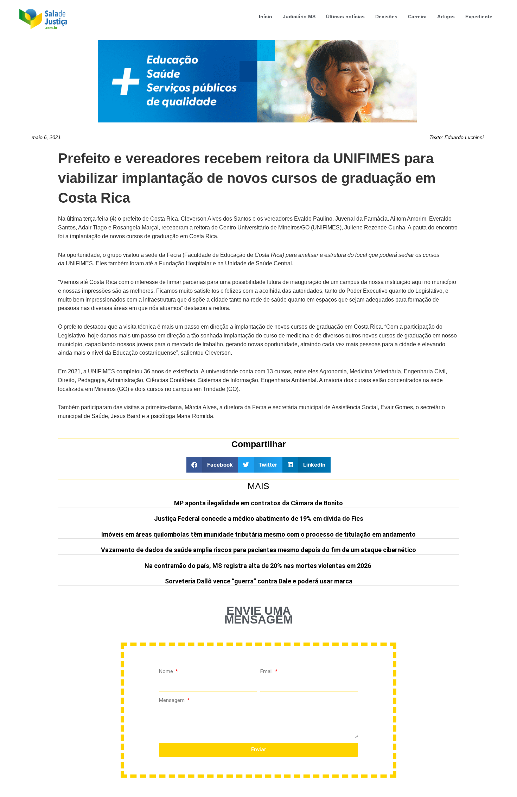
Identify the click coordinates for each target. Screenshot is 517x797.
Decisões (386, 16)
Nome (166, 671)
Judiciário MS (299, 16)
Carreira (417, 16)
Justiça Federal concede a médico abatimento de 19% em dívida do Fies (258, 518)
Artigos (446, 16)
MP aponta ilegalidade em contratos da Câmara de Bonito (258, 503)
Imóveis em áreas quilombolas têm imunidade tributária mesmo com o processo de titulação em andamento (258, 534)
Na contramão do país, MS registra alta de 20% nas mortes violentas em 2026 (258, 565)
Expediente (478, 16)
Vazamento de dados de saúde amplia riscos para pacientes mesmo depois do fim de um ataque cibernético (258, 550)
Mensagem (172, 700)
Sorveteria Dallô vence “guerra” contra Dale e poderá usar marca (258, 581)
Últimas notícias (345, 16)
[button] (212, 465)
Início (265, 16)
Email (267, 671)
